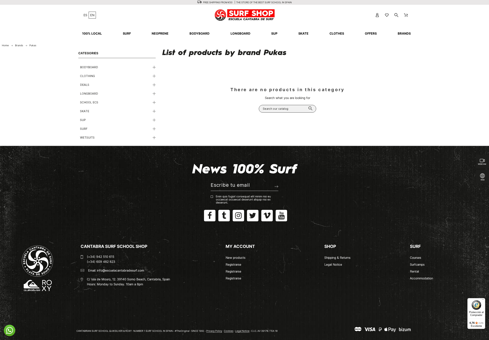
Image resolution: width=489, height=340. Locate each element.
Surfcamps (417, 264)
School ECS (89, 102)
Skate (84, 111)
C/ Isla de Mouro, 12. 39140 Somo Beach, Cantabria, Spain (128, 279)
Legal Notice (333, 264)
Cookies (228, 330)
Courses (415, 258)
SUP (83, 120)
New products (235, 258)
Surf (83, 129)
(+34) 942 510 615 (100, 257)
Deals (84, 85)
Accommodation (421, 278)
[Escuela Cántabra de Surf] (245, 15)
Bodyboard (89, 67)
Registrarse (233, 264)
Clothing (87, 76)
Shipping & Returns (337, 258)
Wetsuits (87, 137)
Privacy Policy (214, 330)
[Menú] (483, 300)
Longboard (89, 93)
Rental (414, 271)
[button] (9, 330)
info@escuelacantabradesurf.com (120, 270)
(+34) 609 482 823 (101, 262)
